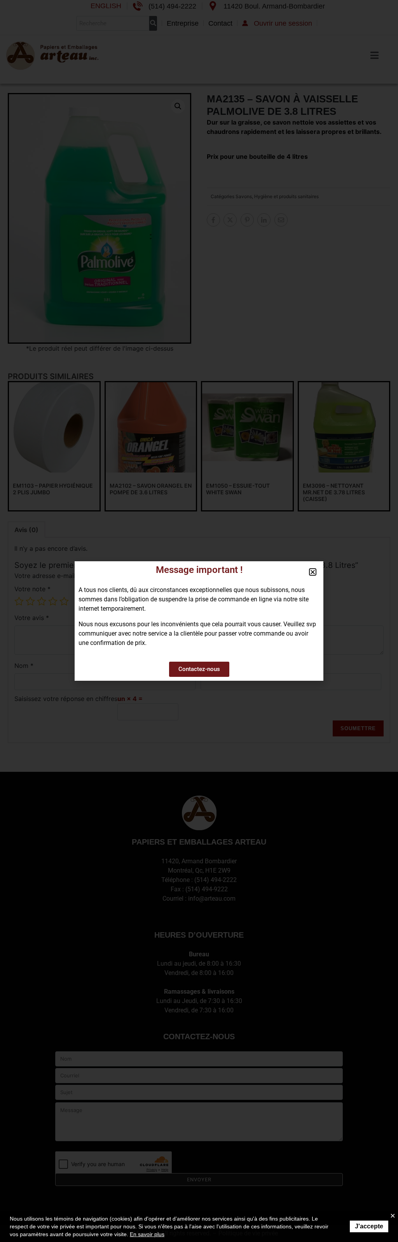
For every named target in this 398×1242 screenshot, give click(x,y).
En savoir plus (147, 1234)
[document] (199, 621)
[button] (313, 572)
